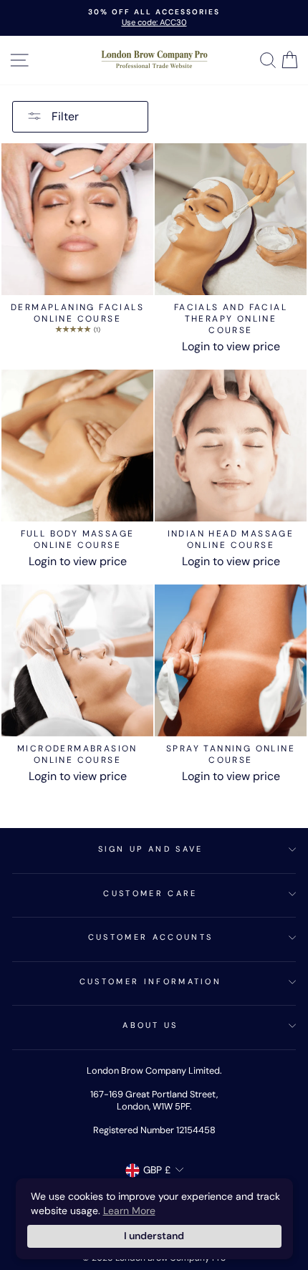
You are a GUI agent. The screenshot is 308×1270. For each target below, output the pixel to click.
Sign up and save (150, 849)
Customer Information (150, 981)
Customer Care (150, 893)
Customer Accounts (150, 937)
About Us (150, 1025)
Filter (64, 116)
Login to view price (231, 346)
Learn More (129, 1210)
